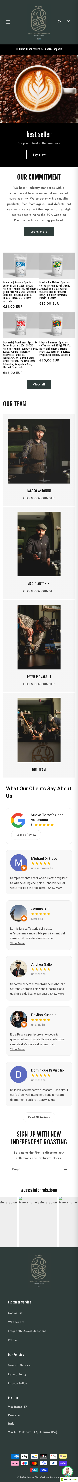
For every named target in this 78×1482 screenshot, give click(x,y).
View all (39, 384)
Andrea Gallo (41, 964)
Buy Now (39, 154)
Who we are (16, 1322)
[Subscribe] (65, 1169)
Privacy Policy (17, 1383)
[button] (8, 22)
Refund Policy (17, 1374)
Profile (12, 1340)
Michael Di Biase (44, 858)
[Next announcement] (70, 49)
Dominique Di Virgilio (47, 1070)
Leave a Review (26, 834)
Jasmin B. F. (40, 909)
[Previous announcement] (7, 49)
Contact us (15, 1313)
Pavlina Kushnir (43, 1015)
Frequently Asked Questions (27, 1331)
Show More (55, 887)
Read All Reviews (39, 1117)
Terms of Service (19, 1365)
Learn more (39, 231)
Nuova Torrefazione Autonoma (47, 817)
